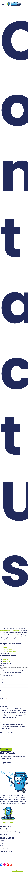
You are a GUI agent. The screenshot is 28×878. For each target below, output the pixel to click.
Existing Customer (7, 675)
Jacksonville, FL (7, 647)
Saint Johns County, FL (10, 651)
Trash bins (6, 659)
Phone (4, 691)
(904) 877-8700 (8, 822)
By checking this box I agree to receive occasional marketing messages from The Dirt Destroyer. (14, 726)
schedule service (5, 631)
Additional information (7, 733)
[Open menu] (3, 3)
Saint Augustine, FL (9, 649)
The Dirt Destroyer (17, 871)
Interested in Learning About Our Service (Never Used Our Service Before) (14, 671)
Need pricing (15, 631)
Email (4, 698)
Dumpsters (6, 661)
